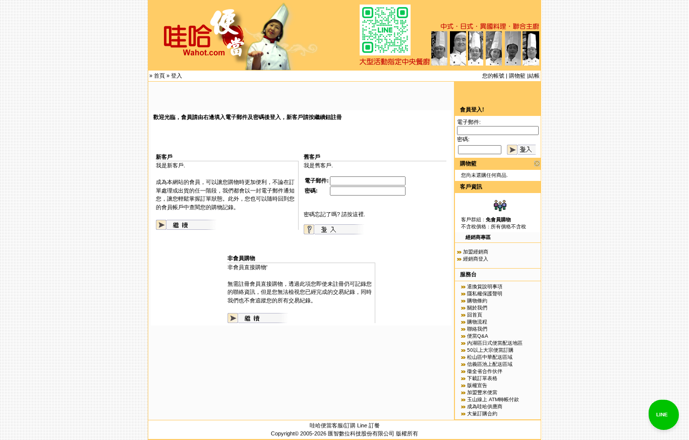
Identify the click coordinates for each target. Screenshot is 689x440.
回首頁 (474, 315)
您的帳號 (493, 76)
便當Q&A (477, 336)
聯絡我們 (477, 329)
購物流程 (477, 322)
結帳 (534, 76)
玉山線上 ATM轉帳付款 (493, 399)
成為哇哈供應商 (484, 406)
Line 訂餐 (368, 425)
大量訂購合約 (482, 413)
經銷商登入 (475, 259)
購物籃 (517, 76)
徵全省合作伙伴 (484, 371)
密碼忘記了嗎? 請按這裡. (334, 214)
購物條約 (477, 300)
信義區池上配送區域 (489, 364)
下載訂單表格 (482, 378)
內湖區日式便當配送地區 (495, 343)
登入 (176, 76)
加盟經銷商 (475, 252)
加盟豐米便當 (482, 392)
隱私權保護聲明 (484, 293)
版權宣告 (477, 385)
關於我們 (477, 307)
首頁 (159, 76)
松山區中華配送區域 (489, 357)
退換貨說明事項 (484, 286)
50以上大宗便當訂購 (490, 350)
